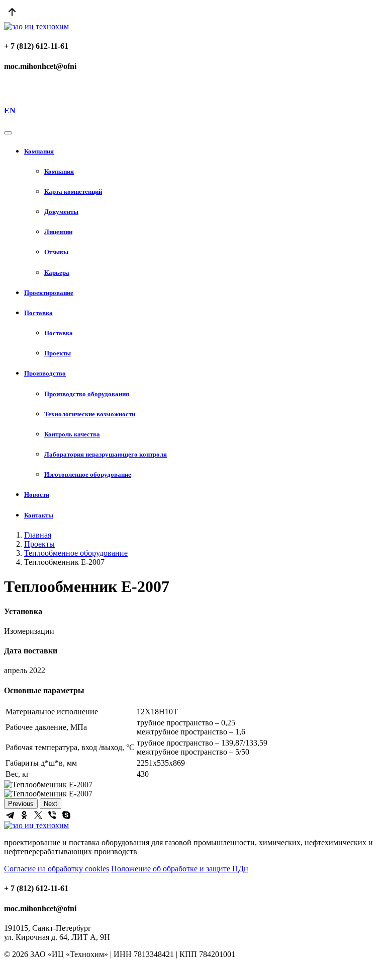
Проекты (39, 544)
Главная (37, 535)
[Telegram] (10, 815)
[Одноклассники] (24, 815)
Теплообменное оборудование (76, 553)
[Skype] (66, 815)
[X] (38, 815)
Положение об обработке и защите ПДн (179, 868)
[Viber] (52, 815)
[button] (203, 151)
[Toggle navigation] (8, 132)
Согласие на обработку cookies (56, 868)
